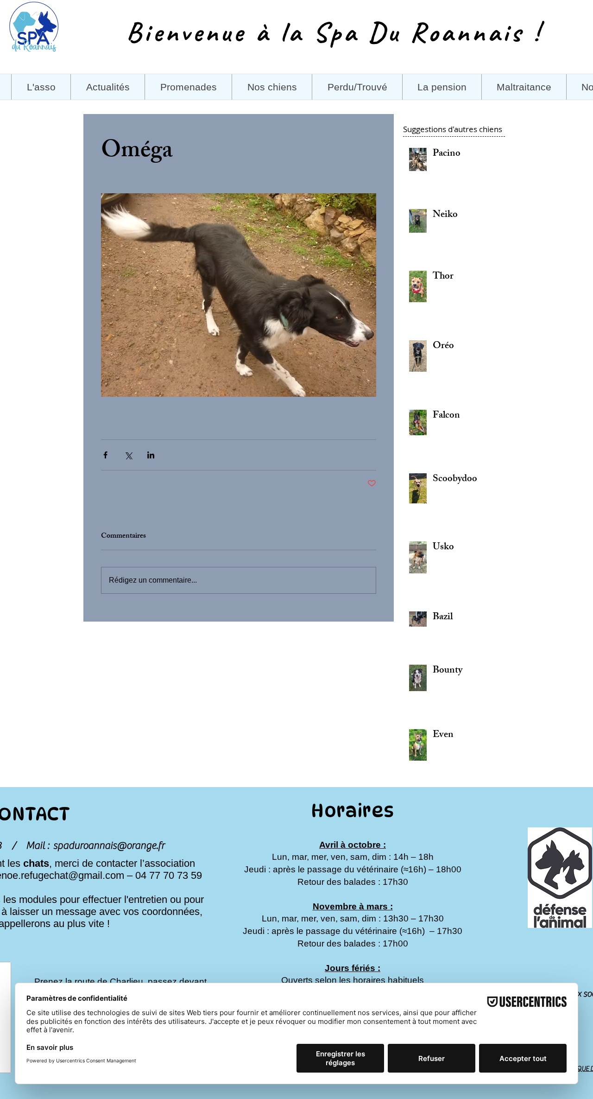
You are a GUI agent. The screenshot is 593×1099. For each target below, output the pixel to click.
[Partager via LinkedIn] (150, 455)
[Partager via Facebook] (105, 455)
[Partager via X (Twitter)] (128, 455)
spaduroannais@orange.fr (108, 845)
